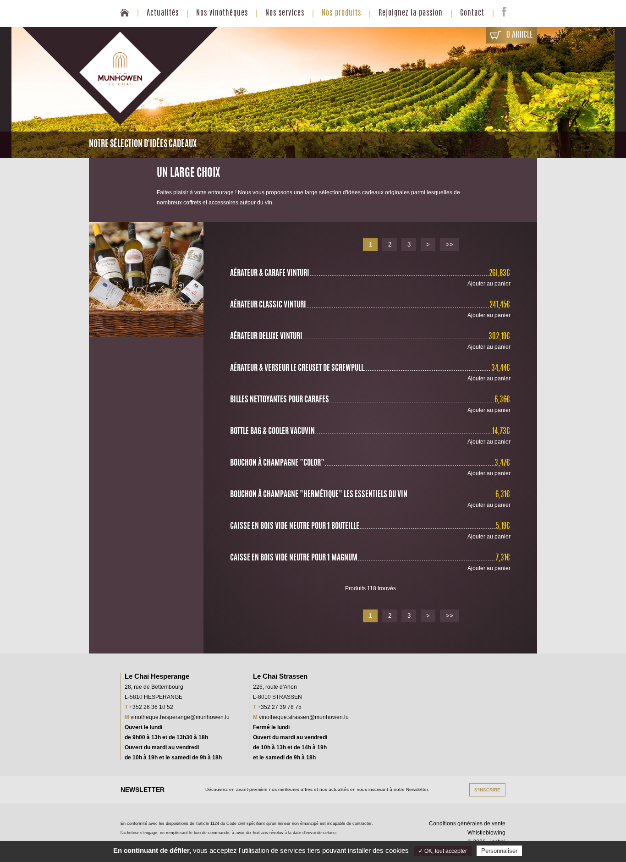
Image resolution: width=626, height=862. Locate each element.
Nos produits (341, 13)
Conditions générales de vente (467, 823)
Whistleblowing (486, 832)
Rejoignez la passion (411, 13)
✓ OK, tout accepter (442, 851)
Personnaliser (499, 850)
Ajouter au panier (489, 283)
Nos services (284, 13)
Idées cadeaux (341, 61)
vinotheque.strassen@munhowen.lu (304, 717)
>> (449, 244)
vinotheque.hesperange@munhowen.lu (180, 717)
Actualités (163, 13)
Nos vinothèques (222, 13)
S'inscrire (487, 789)
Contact (472, 13)
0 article (519, 35)
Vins (341, 33)
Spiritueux (341, 47)
